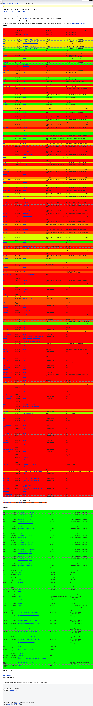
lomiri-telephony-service (7, 387)
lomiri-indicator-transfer (6, 378)
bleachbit (4, 302)
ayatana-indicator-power (7, 391)
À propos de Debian (6, 695)
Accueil (4, 693)
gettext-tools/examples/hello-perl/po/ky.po (25, 558)
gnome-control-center (6, 86)
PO (17, 3)
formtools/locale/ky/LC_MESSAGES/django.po (26, 662)
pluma (4, 143)
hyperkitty (4, 406)
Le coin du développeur (24, 699)
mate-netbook (5, 384)
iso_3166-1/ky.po (26, 64)
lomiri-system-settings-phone (7, 496)
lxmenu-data (5, 262)
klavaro (4, 343)
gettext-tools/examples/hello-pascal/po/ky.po (25, 556)
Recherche (75, 696)
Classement (17, 11)
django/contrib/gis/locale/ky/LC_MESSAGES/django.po (27, 628)
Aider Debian (5, 699)
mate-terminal (5, 164)
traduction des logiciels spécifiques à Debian (77, 23)
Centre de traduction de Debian (13, 3)
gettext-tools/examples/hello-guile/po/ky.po (25, 537)
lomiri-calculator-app (6, 433)
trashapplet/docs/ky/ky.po (27, 229)
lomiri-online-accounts (6, 305)
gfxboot (4, 413)
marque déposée (9, 704)
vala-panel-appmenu (6, 325)
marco (4, 124)
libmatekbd (4, 169)
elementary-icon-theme (6, 360)
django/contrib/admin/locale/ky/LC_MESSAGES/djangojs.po (28, 615)
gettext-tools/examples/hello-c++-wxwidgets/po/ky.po (27, 517)
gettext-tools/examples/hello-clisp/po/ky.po (25, 526)
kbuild (4, 362)
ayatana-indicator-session (7, 394)
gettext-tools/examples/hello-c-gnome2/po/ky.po (26, 521)
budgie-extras (5, 336)
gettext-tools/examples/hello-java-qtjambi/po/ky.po (26, 540)
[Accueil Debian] (1, 2)
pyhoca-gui (4, 466)
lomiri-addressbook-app (7, 398)
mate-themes (5, 232)
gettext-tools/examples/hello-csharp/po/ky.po (25, 530)
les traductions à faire (65, 16)
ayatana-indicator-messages (7, 332)
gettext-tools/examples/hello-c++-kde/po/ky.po (25, 514)
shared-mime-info (6, 67)
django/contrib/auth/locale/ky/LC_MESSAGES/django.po (27, 620)
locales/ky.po (20, 599)
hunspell (4, 90)
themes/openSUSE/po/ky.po (28, 413)
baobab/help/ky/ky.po (26, 146)
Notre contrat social (5, 696)
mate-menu (4, 331)
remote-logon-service (6, 469)
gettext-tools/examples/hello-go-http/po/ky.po (30, 43)
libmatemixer (5, 174)
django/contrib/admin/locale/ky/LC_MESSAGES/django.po (28, 612)
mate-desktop (5, 122)
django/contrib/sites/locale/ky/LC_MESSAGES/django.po (27, 642)
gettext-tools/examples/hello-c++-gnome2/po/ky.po (26, 512)
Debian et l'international (59, 696)
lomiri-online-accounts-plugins (8, 396)
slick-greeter (5, 285)
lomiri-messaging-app (6, 491)
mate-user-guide (5, 252)
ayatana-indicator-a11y (6, 442)
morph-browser (5, 370)
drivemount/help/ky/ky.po (27, 210)
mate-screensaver (6, 196)
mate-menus (5, 132)
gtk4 (3, 32)
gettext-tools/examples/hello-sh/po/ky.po (30, 48)
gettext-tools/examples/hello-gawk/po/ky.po (25, 533)
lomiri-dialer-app (5, 492)
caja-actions (5, 353)
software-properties (6, 84)
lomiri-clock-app (5, 438)
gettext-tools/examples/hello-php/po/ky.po (25, 560)
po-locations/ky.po (21, 582)
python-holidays (5, 464)
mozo (3, 323)
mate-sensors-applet (6, 280)
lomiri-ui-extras (5, 369)
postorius (4, 404)
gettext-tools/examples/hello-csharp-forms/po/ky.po (26, 528)
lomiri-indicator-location (7, 462)
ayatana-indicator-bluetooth (7, 372)
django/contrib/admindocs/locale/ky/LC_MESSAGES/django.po (29, 617)
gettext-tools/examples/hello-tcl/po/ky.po (24, 567)
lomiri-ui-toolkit (5, 310)
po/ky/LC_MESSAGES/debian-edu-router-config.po (31, 476)
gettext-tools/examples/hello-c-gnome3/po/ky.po (31, 41)
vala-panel (4, 389)
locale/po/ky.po (20, 607)
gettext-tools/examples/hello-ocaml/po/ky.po (25, 554)
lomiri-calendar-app (6, 447)
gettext (4, 37)
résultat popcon (26, 18)
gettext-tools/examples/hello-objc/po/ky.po (25, 553)
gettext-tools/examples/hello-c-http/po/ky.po (25, 523)
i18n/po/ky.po (25, 327)
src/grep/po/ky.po (26, 362)
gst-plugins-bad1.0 (6, 53)
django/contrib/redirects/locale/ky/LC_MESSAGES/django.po (28, 636)
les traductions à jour (57, 16)
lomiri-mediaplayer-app (6, 423)
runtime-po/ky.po (20, 594)
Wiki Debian (40, 699)
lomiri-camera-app (6, 435)
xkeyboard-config (5, 62)
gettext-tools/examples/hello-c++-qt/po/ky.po (25, 516)
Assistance (58, 695)
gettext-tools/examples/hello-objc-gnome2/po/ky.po (26, 549)
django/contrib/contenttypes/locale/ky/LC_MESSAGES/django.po (29, 623)
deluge (4, 240)
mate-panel (4, 116)
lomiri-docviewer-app (6, 451)
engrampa (4, 159)
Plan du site (75, 695)
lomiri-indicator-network (7, 377)
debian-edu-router (6, 476)
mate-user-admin (5, 374)
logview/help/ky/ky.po (26, 151)
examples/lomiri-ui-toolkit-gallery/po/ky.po (30, 310)
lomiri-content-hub (6, 351)
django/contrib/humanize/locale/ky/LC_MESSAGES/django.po (28, 631)
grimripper (4, 420)
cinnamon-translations (6, 246)
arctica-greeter (5, 409)
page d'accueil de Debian (9, 685)
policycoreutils (5, 269)
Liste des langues (11, 11)
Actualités (40, 695)
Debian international (6, 3)
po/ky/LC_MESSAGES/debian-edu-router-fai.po (31, 478)
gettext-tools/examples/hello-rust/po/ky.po (30, 46)
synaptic (4, 100)
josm (3, 327)
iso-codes (4, 64)
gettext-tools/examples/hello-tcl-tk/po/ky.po (25, 565)
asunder (4, 319)
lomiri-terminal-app (6, 428)
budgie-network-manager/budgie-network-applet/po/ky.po (32, 341)
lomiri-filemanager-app (6, 437)
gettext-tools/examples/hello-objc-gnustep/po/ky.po (26, 551)
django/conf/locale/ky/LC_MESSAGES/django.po (26, 609)
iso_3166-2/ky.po (26, 66)
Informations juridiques (6, 698)
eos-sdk (4, 454)
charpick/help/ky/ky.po (26, 205)
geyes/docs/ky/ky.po (26, 213)
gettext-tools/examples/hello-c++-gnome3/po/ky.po (31, 37)
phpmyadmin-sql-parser (7, 274)
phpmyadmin (5, 264)
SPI (9, 703)
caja (3, 108)
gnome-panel (5, 242)
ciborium (4, 431)
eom (3, 135)
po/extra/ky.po (25, 289)
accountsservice (5, 55)
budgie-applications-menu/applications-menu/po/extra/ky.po (33, 336)
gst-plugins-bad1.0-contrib (7, 502)
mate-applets (5, 202)
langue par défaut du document (13, 690)
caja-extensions (5, 267)
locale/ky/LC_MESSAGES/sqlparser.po (29, 274)
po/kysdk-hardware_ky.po (22, 653)
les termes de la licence (17, 703)
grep (3, 60)
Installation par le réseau (24, 696)
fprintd (4, 110)
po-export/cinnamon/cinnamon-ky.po (29, 246)
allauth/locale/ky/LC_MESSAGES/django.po (25, 649)
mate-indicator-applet (6, 250)
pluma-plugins (5, 349)
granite (4, 289)
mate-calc (4, 182)
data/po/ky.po (25, 271)
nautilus (4, 72)
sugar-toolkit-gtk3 (5, 296)
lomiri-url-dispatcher (6, 345)
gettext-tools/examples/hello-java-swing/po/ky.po (26, 542)
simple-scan (5, 102)
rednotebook (5, 382)
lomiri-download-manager (7, 334)
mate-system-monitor (6, 193)
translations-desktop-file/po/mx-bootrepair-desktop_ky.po (32, 471)
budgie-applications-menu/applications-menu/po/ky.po (32, 338)
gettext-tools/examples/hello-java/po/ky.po (25, 544)
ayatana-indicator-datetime (7, 363)
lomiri (3, 380)
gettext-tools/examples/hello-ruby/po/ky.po (30, 44)
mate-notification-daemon (7, 179)
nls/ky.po (24, 112)
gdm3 (3, 77)
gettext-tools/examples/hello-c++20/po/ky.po (30, 39)
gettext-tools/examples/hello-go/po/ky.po (25, 535)
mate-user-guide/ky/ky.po (27, 252)
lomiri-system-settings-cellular (8, 494)
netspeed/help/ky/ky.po (27, 221)
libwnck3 (4, 50)
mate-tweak (4, 321)
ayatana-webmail (5, 473)
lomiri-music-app (5, 440)
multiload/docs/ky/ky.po (27, 218)
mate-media (5, 198)
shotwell (4, 88)
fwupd (4, 81)
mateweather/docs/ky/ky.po (27, 216)
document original (9, 6)
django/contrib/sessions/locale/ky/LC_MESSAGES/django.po (28, 639)
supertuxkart (5, 271)
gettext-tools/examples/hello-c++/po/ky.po (25, 519)
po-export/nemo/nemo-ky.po (27, 248)
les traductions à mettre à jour (48, 16)
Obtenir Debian (23, 695)
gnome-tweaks (5, 104)
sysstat (4, 112)
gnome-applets (5, 258)
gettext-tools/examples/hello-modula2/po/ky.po (26, 547)
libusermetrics (5, 365)
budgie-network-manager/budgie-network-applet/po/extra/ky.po (33, 339)
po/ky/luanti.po (25, 277)
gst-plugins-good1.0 (6, 70)
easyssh (4, 416)
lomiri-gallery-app (6, 422)
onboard (4, 287)
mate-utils (4, 146)
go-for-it (4, 457)
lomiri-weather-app (6, 444)
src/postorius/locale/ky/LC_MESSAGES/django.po (31, 404)
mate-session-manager (6, 177)
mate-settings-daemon (6, 171)
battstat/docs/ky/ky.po (26, 202)
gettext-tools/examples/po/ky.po (23, 570)
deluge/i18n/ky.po (26, 240)
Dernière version (41, 698)
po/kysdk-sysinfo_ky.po (22, 655)
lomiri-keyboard (5, 329)
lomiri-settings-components (7, 367)
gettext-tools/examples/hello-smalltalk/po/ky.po (26, 563)
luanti (3, 277)
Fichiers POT (22, 11)
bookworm (4, 358)
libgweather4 (5, 79)
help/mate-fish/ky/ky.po (27, 116)
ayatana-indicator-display (7, 411)
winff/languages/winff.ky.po (27, 298)
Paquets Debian (23, 698)
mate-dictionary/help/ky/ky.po (28, 154)
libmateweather (5, 237)
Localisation (5, 11)
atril (3, 91)
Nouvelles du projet (41, 696)
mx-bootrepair (5, 471)
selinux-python (5, 307)
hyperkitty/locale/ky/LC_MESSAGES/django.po (31, 406)
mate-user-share (5, 314)
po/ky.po (24, 30)
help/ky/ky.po (25, 91)
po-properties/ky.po (26, 34)
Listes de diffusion (58, 698)
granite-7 (4, 294)
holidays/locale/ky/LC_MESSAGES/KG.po (30, 464)
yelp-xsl (4, 97)
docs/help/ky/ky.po (26, 353)
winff (3, 298)
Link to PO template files (7, 675)
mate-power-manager (6, 187)
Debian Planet (76, 698)
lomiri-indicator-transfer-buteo (8, 449)
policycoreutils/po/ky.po (27, 401)
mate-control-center (6, 127)
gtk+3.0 (4, 34)
